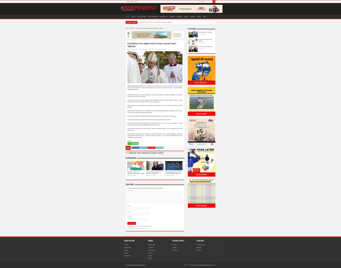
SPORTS (199, 16)
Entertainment (127, 247)
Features (174, 244)
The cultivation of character (205, 32)
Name (129, 206)
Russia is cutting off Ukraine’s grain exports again (135, 172)
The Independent (133, 49)
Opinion (150, 255)
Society (174, 247)
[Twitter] (203, 2)
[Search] (214, 1)
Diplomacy (133, 152)
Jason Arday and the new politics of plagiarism (153, 172)
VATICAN (161, 152)
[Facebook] (201, 2)
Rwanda (126, 253)
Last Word (151, 247)
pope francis (146, 152)
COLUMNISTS (162, 16)
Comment (129, 190)
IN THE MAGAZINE (152, 16)
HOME (128, 16)
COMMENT (172, 16)
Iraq (139, 152)
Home (127, 28)
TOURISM (192, 16)
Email (129, 211)
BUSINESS (179, 16)
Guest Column (151, 250)
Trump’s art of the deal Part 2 (205, 46)
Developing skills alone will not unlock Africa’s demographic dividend (155, 22)
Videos (126, 250)
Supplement (127, 255)
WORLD (132, 28)
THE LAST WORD (141, 16)
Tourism (126, 244)
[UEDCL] (201, 162)
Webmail (199, 250)
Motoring (174, 250)
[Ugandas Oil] (201, 70)
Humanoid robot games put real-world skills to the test (173, 172)
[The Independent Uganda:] (139, 8)
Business (199, 247)
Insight (150, 258)
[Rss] (200, 2)
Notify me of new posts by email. (137, 228)
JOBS (204, 16)
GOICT (213, 265)
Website (129, 217)
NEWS (133, 16)
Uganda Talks (151, 244)
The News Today (201, 244)
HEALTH (186, 16)
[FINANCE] (201, 193)
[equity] (201, 131)
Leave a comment (162, 49)
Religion (154, 152)
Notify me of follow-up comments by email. (140, 226)
